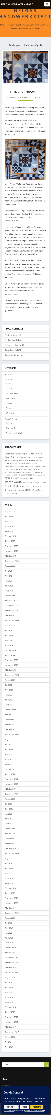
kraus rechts (22, 469)
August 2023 (10, 680)
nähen (7, 477)
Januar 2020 (10, 893)
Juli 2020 (8, 863)
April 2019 (9, 938)
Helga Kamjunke (18, 97)
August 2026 (10, 511)
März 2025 (9, 590)
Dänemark (21, 460)
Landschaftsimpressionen (12, 472)
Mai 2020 (8, 873)
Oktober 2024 (10, 615)
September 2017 (12, 1032)
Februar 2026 (10, 536)
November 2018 (11, 962)
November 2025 (11, 551)
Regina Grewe (40, 482)
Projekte (8, 379)
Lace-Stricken (38, 469)
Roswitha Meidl (11, 486)
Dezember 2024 (11, 605)
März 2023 (9, 704)
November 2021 (11, 784)
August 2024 (10, 625)
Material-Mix (13, 475)
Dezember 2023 (11, 660)
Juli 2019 (8, 923)
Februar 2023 (10, 709)
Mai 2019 (8, 933)
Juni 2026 (9, 516)
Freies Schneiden (32, 463)
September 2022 (12, 734)
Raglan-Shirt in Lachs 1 (14, 340)
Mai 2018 (8, 992)
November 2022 (11, 724)
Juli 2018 (8, 982)
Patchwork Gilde (28, 482)
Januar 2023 (10, 714)
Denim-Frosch (32, 457)
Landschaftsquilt (25, 472)
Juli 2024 (8, 630)
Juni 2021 (9, 809)
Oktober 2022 (10, 729)
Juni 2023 (9, 690)
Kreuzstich (29, 469)
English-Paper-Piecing (14, 463)
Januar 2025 (10, 600)
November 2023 (11, 665)
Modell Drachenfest (39, 475)
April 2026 (9, 526)
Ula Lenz (14, 493)
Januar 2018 (10, 1012)
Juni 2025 (9, 576)
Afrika (19, 454)
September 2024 (12, 620)
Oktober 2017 (10, 1027)
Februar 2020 (10, 888)
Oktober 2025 (10, 556)
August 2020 (10, 858)
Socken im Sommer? (13, 355)
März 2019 (9, 942)
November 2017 (11, 1022)
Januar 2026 (10, 541)
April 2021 (9, 818)
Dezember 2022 (11, 719)
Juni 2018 (9, 987)
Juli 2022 (8, 744)
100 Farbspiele (11, 454)
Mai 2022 (8, 754)
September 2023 (12, 675)
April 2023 (9, 699)
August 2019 (10, 918)
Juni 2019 (9, 928)
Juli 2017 (8, 1042)
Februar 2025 (10, 595)
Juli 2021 (8, 804)
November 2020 (11, 843)
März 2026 (9, 531)
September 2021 (12, 794)
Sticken (9, 403)
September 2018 (12, 972)
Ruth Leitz (22, 486)
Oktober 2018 (10, 967)
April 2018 (9, 997)
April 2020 (9, 878)
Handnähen (10, 466)
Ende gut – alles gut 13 (14, 345)
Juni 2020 (9, 868)
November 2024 (11, 610)
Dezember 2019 (11, 898)
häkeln (27, 466)
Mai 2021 (8, 814)
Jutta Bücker (14, 469)
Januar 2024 (10, 655)
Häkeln (9, 383)
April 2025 (9, 586)
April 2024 (9, 645)
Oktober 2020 (10, 848)
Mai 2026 (8, 521)
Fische (26, 463)
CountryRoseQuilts (22, 457)
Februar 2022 (10, 769)
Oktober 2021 (10, 789)
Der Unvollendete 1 (13, 335)
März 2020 (9, 883)
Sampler (27, 486)
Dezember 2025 (11, 546)
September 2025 (12, 561)
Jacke (31, 466)
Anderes (8, 374)
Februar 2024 (10, 650)
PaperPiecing (27, 478)
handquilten (20, 466)
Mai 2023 (8, 695)
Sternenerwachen (12, 490)
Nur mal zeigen (12, 393)
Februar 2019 (10, 947)
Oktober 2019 (10, 908)
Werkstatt (10, 413)
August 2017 (10, 1037)
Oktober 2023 (10, 670)
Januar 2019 (10, 952)
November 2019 (11, 903)
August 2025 (10, 566)
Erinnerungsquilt (25, 92)
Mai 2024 (8, 640)
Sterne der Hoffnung (36, 486)
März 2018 (9, 1002)
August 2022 (10, 739)
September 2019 (12, 913)
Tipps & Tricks (11, 419)
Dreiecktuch (14, 460)
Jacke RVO (37, 466)
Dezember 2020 (11, 838)
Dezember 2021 (11, 779)
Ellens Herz (28, 460)
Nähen (9, 388)
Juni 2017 (9, 1047)
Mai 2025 (8, 581)
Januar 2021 (10, 833)
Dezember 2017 (11, 1017)
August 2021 (10, 799)
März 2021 (9, 823)
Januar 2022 (10, 774)
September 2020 (12, 853)
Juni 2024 (9, 635)
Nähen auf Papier (16, 478)
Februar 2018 (10, 1007)
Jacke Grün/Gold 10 (13, 350)
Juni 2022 (9, 749)
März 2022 (9, 764)
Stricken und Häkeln (14, 433)
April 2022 (9, 759)
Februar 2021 (10, 828)
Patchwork (10, 398)
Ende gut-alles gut (38, 460)
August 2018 (10, 977)
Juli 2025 (8, 571)
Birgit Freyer (27, 453)
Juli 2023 (8, 685)
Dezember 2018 (11, 957)
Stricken (9, 408)
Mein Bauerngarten (26, 475)
